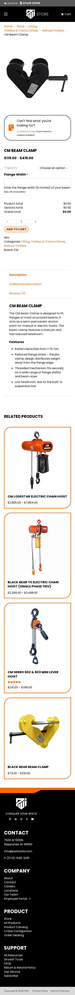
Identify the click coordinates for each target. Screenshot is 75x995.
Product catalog (16, 927)
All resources (13, 955)
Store (20, 26)
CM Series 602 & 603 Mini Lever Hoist (33, 674)
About (8, 878)
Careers (9, 886)
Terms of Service (59, 991)
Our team (11, 895)
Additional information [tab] (25, 284)
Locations (11, 891)
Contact (10, 882)
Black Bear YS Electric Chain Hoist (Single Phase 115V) (33, 584)
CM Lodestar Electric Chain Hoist (37, 496)
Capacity (10, 168)
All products (12, 923)
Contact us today (26, 131)
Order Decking (14, 935)
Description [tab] (18, 275)
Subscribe (11, 976)
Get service (12, 972)
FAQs (7, 963)
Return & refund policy (20, 968)
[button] (66, 48)
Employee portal (15, 899)
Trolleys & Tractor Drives (21, 31)
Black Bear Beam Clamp (28, 767)
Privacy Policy (40, 991)
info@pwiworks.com (18, 851)
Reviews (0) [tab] (17, 293)
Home (8, 26)
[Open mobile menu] (6, 14)
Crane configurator (18, 931)
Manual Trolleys (53, 31)
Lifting (32, 26)
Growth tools (13, 959)
